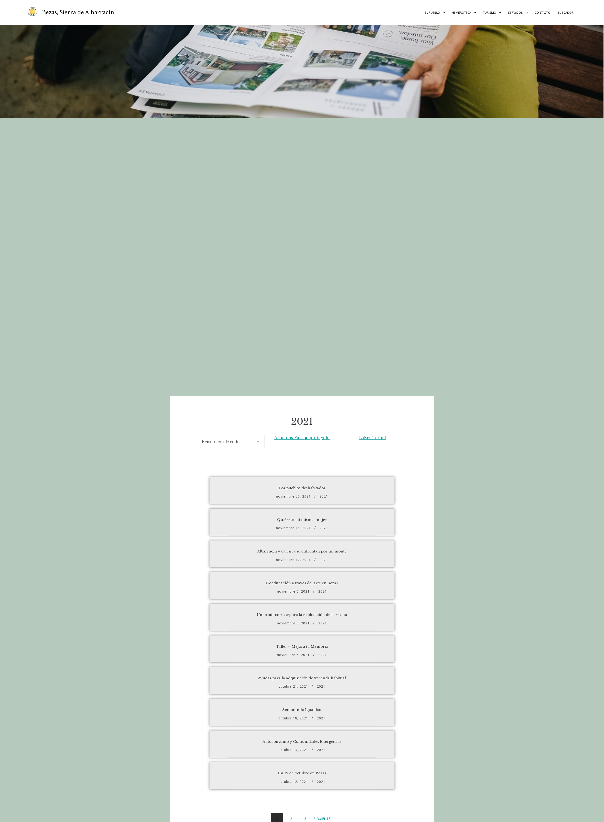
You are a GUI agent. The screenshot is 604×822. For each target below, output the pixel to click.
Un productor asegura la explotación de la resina (302, 614)
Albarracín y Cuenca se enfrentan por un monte (302, 551)
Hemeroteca (461, 12)
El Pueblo (432, 12)
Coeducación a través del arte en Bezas (302, 583)
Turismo (489, 12)
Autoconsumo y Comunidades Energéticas (302, 741)
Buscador (566, 12)
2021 (323, 496)
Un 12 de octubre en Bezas (302, 773)
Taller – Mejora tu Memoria (302, 646)
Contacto (542, 12)
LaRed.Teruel (372, 437)
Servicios (515, 12)
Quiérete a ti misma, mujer (302, 519)
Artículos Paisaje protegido (302, 437)
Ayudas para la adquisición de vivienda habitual (302, 678)
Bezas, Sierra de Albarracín (78, 12)
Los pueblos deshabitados (302, 488)
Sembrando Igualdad (301, 709)
